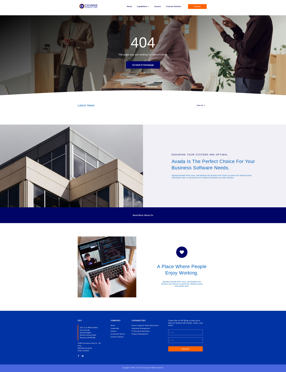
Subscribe (185, 349)
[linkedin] (83, 356)
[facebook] (79, 356)
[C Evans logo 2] (89, 2)
